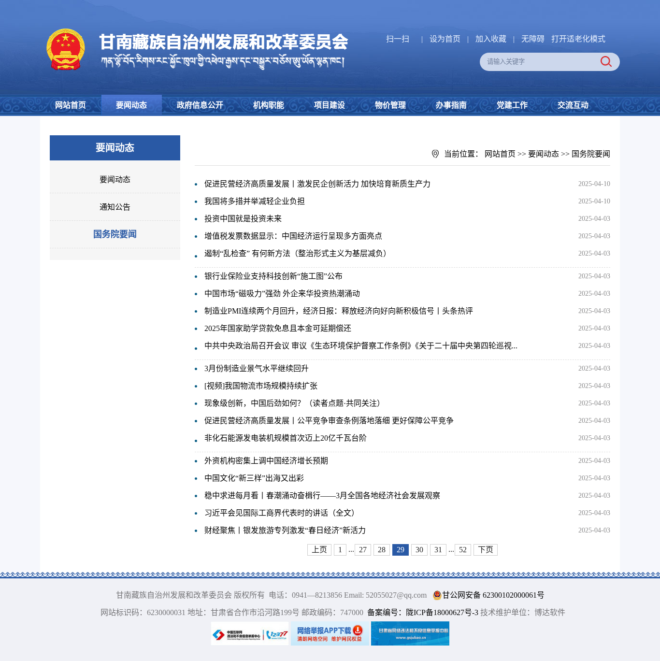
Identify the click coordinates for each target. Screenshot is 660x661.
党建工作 (512, 105)
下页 (485, 550)
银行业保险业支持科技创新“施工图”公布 (273, 276)
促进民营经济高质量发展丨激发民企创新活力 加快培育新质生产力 (317, 184)
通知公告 (115, 207)
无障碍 (533, 39)
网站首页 (70, 105)
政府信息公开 (200, 105)
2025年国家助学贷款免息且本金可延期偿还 (277, 328)
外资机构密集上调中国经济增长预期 (266, 461)
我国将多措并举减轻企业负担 (254, 201)
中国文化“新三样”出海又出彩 (254, 478)
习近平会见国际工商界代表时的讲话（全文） (281, 513)
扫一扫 (397, 39)
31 (438, 550)
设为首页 (445, 39)
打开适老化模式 (578, 39)
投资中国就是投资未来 (243, 219)
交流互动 (573, 105)
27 (363, 550)
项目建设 (329, 105)
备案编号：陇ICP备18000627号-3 (422, 612)
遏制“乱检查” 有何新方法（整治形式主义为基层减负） (297, 253)
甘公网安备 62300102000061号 (493, 595)
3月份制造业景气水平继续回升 (256, 368)
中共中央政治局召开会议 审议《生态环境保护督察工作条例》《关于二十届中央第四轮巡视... (360, 346)
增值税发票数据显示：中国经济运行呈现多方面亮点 (293, 236)
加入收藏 (491, 39)
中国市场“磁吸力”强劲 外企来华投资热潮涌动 (282, 293)
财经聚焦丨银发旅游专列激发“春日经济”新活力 (285, 530)
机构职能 (268, 105)
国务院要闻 (115, 234)
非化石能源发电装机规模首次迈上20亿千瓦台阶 (285, 438)
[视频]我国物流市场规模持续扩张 (260, 386)
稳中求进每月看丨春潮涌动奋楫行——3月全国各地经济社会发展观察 (322, 495)
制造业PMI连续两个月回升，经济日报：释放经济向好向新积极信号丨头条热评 (338, 311)
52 (463, 550)
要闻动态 (131, 105)
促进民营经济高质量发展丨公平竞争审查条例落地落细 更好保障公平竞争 (329, 421)
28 (382, 550)
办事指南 (451, 105)
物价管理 (390, 105)
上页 (319, 550)
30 (419, 550)
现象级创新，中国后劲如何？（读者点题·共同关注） (294, 403)
